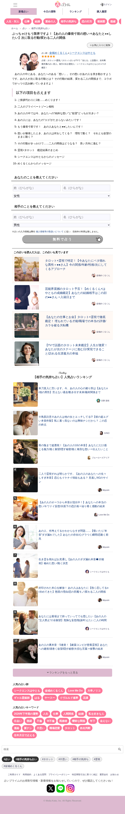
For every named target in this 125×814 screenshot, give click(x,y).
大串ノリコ (94, 690)
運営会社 (104, 774)
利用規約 (27, 774)
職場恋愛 (54, 728)
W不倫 (51, 721)
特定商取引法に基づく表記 (84, 774)
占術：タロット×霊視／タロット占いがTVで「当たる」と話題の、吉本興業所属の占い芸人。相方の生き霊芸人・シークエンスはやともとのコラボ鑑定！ (74, 64)
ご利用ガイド (14, 774)
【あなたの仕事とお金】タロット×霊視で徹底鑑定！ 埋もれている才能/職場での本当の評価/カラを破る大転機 (75, 321)
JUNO (106, 433)
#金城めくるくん (13, 766)
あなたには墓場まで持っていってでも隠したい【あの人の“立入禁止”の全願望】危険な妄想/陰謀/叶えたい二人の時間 (73, 618)
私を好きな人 (96, 713)
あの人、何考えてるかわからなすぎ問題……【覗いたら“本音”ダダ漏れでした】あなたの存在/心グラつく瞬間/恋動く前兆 (73, 534)
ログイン (107, 4)
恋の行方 (87, 21)
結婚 (37, 21)
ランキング (75, 11)
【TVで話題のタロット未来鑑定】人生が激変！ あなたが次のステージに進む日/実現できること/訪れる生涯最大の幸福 (76, 349)
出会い (18, 721)
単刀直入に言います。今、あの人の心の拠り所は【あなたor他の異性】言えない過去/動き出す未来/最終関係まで (73, 390)
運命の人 (50, 21)
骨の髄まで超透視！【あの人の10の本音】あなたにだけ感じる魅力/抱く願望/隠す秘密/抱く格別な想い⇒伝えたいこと (73, 447)
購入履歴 (102, 11)
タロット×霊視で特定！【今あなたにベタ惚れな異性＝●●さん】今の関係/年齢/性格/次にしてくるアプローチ (76, 265)
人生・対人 (12, 21)
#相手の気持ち (81, 759)
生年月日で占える (24, 735)
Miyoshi (106, 490)
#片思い (63, 759)
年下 (92, 721)
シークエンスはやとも (99, 572)
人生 (45, 713)
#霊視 (97, 759)
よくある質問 (40, 774)
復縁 (113, 21)
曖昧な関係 (78, 721)
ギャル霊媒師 (22, 697)
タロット (70, 728)
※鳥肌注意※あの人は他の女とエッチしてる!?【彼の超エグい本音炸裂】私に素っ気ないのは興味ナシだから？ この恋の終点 (73, 420)
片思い (41, 728)
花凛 (85, 697)
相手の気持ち (68, 21)
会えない (105, 721)
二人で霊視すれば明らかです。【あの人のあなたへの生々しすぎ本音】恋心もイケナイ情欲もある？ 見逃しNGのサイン (73, 477)
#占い (7, 759)
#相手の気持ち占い (26, 759)
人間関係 (68, 713)
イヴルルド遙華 (69, 697)
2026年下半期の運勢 (26, 713)
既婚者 (63, 721)
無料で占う (62, 239)
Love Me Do (104, 515)
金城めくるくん (103, 275)
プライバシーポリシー (59, 774)
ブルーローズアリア (100, 458)
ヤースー (50, 697)
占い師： (55, 53)
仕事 (27, 21)
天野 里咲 (105, 401)
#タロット (47, 759)
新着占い (23, 11)
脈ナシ (28, 728)
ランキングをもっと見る (63, 672)
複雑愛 (101, 21)
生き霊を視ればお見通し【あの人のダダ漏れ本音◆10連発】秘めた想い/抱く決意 (71, 561)
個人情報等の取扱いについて (49, 231)
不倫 (39, 721)
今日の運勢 (49, 11)
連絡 (16, 728)
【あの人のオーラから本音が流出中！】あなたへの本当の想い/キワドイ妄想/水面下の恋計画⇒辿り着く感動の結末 (72, 504)
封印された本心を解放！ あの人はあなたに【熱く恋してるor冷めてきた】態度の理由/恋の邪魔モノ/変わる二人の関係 (73, 589)
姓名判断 (85, 728)
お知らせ (114, 774)
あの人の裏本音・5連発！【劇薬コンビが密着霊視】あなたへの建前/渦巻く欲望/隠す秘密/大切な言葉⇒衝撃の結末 (73, 646)
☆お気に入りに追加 (100, 45)
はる (37, 697)
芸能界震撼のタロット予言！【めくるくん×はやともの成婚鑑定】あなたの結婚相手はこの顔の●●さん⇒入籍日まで (76, 293)
